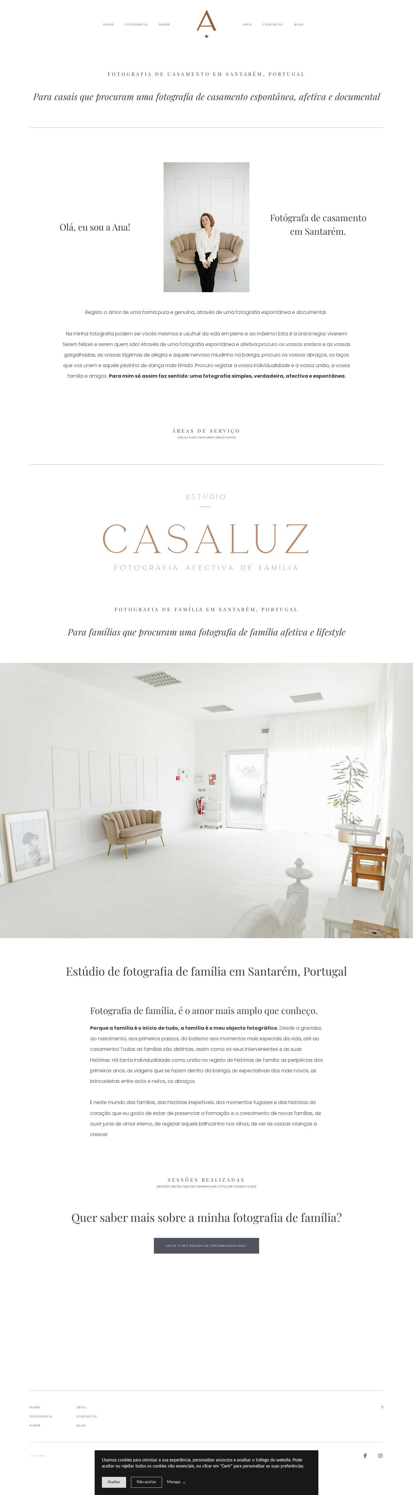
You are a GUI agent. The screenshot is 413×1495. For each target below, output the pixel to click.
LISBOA (182, 437)
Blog (299, 24)
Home (108, 24)
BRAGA (220, 437)
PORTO (193, 437)
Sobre (164, 24)
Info (247, 24)
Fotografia (136, 24)
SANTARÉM (207, 437)
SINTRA (231, 437)
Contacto (273, 24)
